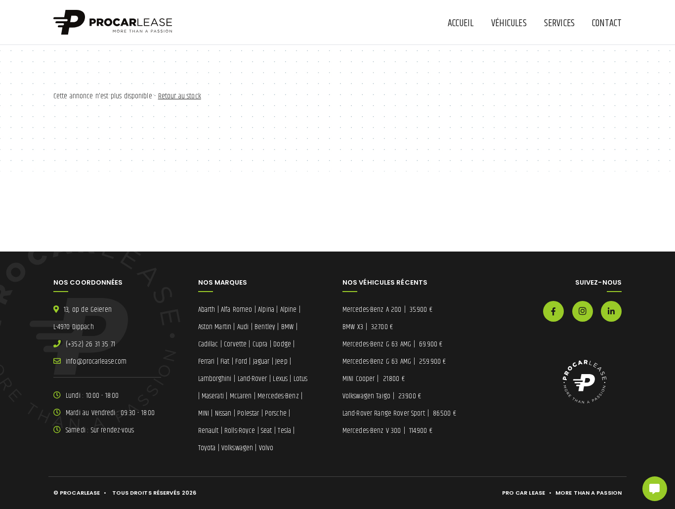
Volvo (266, 448)
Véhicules (509, 23)
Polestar (248, 413)
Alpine (288, 309)
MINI (203, 413)
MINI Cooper (373, 378)
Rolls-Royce (239, 430)
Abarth (206, 309)
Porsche (276, 413)
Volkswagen (237, 448)
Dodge (282, 344)
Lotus (301, 378)
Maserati (213, 396)
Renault (208, 430)
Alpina (266, 309)
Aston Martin (215, 327)
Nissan (223, 413)
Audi (243, 327)
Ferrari (206, 361)
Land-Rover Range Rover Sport (399, 413)
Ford (241, 361)
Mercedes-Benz (277, 396)
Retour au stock (179, 96)
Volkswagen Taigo (381, 396)
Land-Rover (252, 378)
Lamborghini (215, 378)
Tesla (284, 430)
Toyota (207, 448)
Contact (607, 23)
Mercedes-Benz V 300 (387, 430)
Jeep (281, 361)
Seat (266, 430)
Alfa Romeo (236, 309)
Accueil (461, 23)
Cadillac (208, 344)
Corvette (235, 344)
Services (559, 23)
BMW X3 (367, 327)
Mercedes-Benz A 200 (387, 309)
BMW (287, 327)
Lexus (280, 378)
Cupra (260, 344)
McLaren (241, 396)
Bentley (264, 327)
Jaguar (261, 361)
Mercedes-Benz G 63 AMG (392, 344)
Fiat (224, 361)
